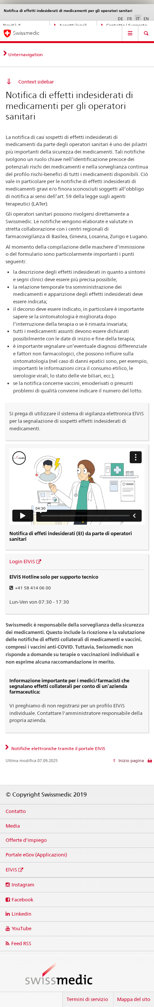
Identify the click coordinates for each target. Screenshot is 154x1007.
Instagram (23, 885)
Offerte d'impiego (26, 840)
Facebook (22, 900)
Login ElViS (22, 561)
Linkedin (21, 914)
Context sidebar (36, 82)
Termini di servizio (87, 999)
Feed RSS (21, 943)
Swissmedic (26, 33)
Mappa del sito (133, 999)
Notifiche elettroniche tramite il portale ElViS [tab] (57, 748)
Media (13, 826)
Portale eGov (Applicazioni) (36, 855)
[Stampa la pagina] (150, 762)
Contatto (16, 811)
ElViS (11, 870)
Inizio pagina (130, 760)
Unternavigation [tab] (25, 54)
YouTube (21, 928)
